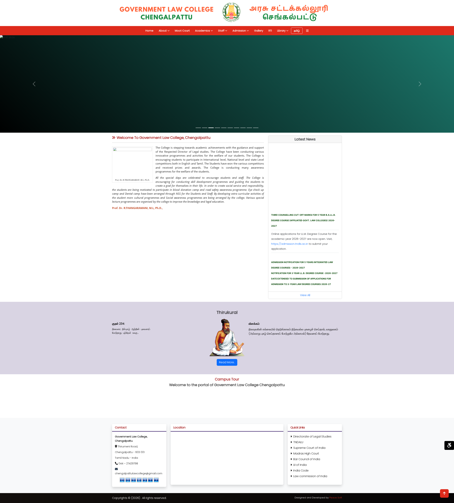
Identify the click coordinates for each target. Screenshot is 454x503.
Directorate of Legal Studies (312, 436)
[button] (34, 84)
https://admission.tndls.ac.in (290, 231)
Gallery (258, 30)
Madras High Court (306, 453)
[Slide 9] (249, 128)
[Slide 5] (223, 128)
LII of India (300, 465)
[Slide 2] (204, 128)
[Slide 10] (255, 128)
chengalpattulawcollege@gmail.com (138, 473)
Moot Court (182, 30)
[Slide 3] (211, 128)
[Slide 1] (198, 128)
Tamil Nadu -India (126, 458)
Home (149, 30)
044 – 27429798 (128, 463)
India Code (301, 470)
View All (305, 295)
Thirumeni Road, (128, 446)
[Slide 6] (230, 128)
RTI (270, 30)
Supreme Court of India (309, 448)
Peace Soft (335, 497)
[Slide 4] (217, 128)
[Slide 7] (236, 128)
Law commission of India (310, 476)
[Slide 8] (243, 128)
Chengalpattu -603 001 (130, 452)
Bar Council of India (306, 459)
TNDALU (298, 442)
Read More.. (227, 362)
